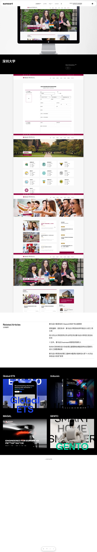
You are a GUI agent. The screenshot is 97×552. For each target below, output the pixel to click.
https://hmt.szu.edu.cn (70, 64)
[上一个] (50, 548)
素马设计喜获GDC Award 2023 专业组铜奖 (65, 324)
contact (57, 3)
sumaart (8, 3)
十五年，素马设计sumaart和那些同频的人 (65, 342)
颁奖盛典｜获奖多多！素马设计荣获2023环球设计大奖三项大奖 (71, 329)
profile (45, 3)
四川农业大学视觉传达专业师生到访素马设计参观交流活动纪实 (71, 336)
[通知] (61, 4)
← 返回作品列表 (48, 459)
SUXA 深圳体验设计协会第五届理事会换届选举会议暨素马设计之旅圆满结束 (70, 348)
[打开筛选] (46, 548)
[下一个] (53, 548)
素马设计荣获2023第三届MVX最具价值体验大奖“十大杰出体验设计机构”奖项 (71, 354)
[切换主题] (92, 3)
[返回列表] (43, 548)
